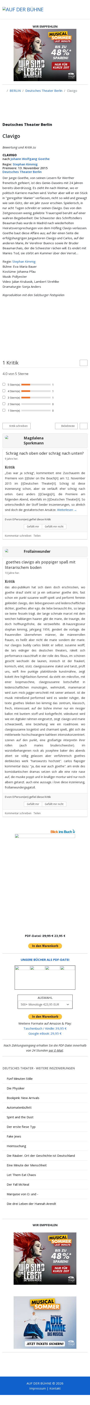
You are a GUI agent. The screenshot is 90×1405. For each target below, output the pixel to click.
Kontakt (55, 1388)
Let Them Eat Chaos (21, 1175)
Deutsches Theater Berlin (43, 90)
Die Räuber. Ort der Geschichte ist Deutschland (41, 1155)
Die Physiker (16, 1088)
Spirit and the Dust (20, 1117)
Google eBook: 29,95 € (45, 1033)
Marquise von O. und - (22, 1194)
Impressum (37, 1388)
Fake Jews (14, 1136)
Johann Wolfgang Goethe (30, 159)
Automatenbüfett (19, 1107)
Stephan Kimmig (25, 164)
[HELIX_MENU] (85, 9)
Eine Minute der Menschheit (27, 1165)
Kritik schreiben (18, 426)
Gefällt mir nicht (54, 526)
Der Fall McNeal (18, 1184)
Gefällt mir (33, 526)
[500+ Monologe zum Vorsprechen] (45, 882)
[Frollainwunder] (13, 550)
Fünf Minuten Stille (20, 1078)
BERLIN (15, 90)
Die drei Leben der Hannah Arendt (31, 1204)
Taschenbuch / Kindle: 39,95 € (45, 1028)
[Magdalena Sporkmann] (13, 437)
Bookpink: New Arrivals (23, 1098)
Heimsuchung (16, 1146)
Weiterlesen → (67, 510)
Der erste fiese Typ (21, 1127)
